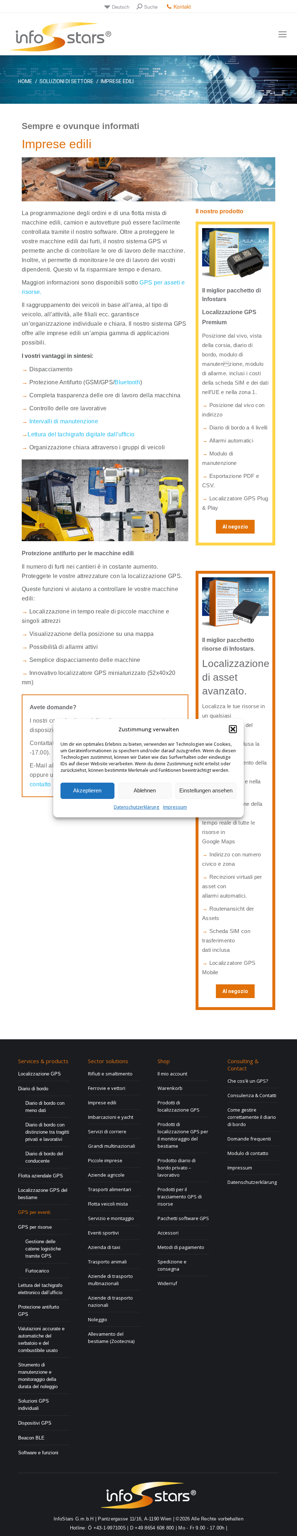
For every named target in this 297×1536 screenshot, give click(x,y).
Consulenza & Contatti (251, 1095)
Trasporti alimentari (109, 1189)
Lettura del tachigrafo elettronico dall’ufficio (40, 1289)
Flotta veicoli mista (108, 1204)
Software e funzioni (38, 1452)
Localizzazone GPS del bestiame (42, 1194)
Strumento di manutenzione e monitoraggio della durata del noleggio (38, 1375)
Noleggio (97, 1319)
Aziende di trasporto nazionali (110, 1301)
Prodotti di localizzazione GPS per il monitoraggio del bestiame (183, 1135)
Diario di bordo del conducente (44, 1157)
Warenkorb (170, 1088)
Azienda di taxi (104, 1247)
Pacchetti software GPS (183, 1218)
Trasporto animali (107, 1261)
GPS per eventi (34, 1212)
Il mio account (172, 1073)
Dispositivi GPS (34, 1423)
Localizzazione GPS (39, 1074)
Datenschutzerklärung (136, 807)
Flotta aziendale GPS (40, 1175)
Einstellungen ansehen (206, 790)
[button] (233, 729)
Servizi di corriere (107, 1131)
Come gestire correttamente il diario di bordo (251, 1117)
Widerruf (167, 1283)
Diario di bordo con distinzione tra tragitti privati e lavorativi (47, 1132)
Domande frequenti (249, 1138)
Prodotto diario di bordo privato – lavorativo (177, 1167)
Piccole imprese (105, 1160)
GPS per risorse (35, 1227)
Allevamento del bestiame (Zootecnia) (111, 1337)
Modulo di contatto (247, 1153)
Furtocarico (37, 1271)
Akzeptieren (87, 790)
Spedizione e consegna (172, 1265)
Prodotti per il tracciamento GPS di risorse (180, 1196)
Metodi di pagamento (181, 1247)
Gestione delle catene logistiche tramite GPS (43, 1249)
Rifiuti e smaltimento (110, 1073)
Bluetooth (127, 382)
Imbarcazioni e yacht (110, 1117)
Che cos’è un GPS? (247, 1081)
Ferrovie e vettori (106, 1088)
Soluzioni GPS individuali (33, 1404)
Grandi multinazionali (111, 1146)
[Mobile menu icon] (282, 34)
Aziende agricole (106, 1175)
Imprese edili (102, 1102)
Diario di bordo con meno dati (44, 1106)
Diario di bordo (33, 1088)
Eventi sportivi (103, 1232)
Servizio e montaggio (111, 1218)
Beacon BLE (31, 1438)
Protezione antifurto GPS (38, 1310)
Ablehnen (145, 790)
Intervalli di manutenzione (63, 421)
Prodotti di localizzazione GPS (179, 1106)
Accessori (168, 1232)
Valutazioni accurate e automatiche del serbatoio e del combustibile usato (41, 1339)
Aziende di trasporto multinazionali (110, 1280)
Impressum (175, 807)
